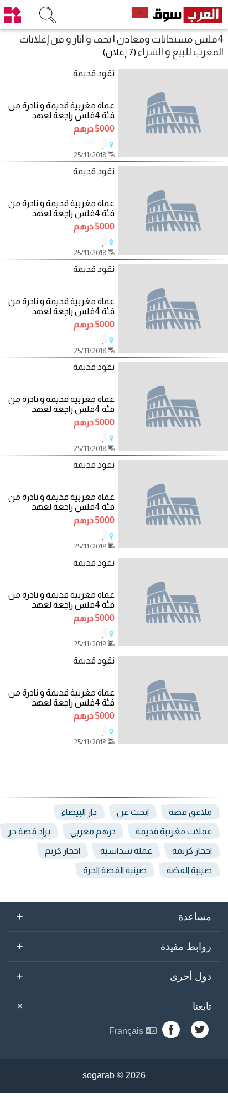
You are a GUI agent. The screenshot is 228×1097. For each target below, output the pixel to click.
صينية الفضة (189, 870)
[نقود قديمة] (173, 112)
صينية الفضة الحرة (115, 870)
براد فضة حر (29, 831)
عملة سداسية (126, 850)
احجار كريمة (192, 850)
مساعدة (114, 916)
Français (127, 1031)
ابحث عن (133, 812)
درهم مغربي (93, 831)
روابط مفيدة (114, 946)
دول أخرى (114, 976)
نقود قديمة (94, 73)
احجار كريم (62, 850)
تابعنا (112, 1006)
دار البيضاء (79, 812)
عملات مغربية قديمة (174, 831)
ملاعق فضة (190, 812)
